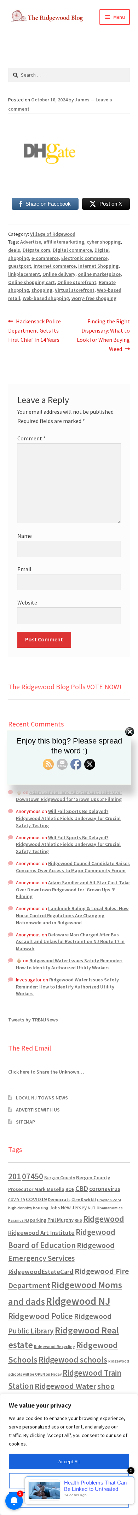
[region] (69, 1454)
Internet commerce (55, 266)
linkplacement (24, 274)
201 (14, 1176)
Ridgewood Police (40, 1316)
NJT (92, 1207)
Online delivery (58, 274)
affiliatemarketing (64, 242)
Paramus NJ (18, 1220)
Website (27, 602)
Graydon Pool (109, 1200)
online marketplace (99, 274)
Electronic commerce (84, 258)
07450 (32, 1176)
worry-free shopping (93, 298)
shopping (41, 290)
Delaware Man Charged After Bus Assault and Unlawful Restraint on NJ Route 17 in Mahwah (70, 941)
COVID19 (36, 1199)
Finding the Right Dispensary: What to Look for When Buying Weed (103, 334)
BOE (69, 1189)
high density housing (28, 1207)
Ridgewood (103, 1219)
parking (38, 1220)
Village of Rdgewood (52, 234)
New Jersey (74, 1207)
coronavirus (104, 1189)
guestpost (19, 266)
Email (24, 569)
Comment (31, 438)
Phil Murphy (60, 1220)
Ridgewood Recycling (54, 1346)
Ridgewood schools (73, 1359)
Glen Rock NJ (83, 1199)
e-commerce (45, 258)
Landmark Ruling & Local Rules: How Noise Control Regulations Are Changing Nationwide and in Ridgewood (72, 915)
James (82, 99)
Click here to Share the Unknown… (46, 1072)
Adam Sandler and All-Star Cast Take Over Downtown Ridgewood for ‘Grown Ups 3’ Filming (69, 795)
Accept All (69, 1461)
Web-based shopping (46, 298)
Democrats (59, 1200)
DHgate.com (36, 250)
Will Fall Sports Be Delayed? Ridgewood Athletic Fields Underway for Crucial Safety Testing (68, 818)
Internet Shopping (98, 266)
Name (24, 535)
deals (14, 250)
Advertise (30, 242)
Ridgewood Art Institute (41, 1233)
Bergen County (59, 1178)
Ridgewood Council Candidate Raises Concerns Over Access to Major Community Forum (73, 867)
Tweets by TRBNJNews (33, 1020)
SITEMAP (25, 1122)
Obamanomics (110, 1207)
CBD (81, 1188)
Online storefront (76, 282)
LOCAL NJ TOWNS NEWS (42, 1098)
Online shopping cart (31, 282)
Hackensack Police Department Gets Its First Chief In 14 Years (34, 330)
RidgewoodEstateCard (41, 1272)
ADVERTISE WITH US (38, 1110)
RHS (78, 1220)
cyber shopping (104, 242)
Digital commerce (72, 250)
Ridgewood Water (65, 1386)
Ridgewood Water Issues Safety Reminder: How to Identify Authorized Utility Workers (69, 964)
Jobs (55, 1208)
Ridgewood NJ (78, 1301)
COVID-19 (16, 1199)
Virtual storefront (74, 290)
